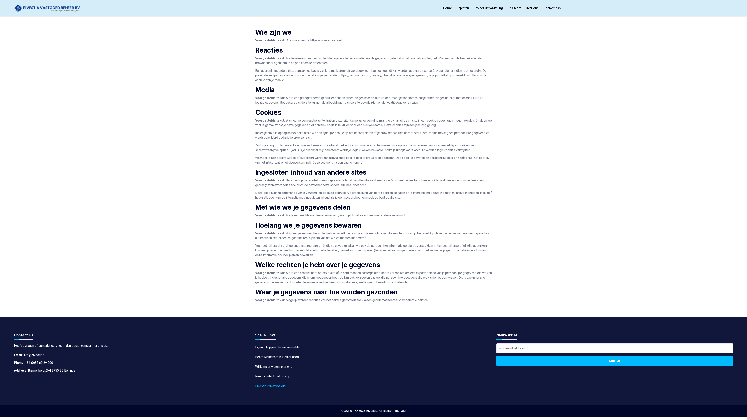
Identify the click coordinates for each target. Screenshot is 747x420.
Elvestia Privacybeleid (270, 386)
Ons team (514, 8)
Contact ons (552, 8)
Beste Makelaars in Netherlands (277, 357)
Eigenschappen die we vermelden (278, 347)
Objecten (462, 8)
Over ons (532, 8)
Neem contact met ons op (272, 376)
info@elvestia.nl (34, 355)
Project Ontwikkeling (488, 8)
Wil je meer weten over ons (273, 366)
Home (447, 8)
